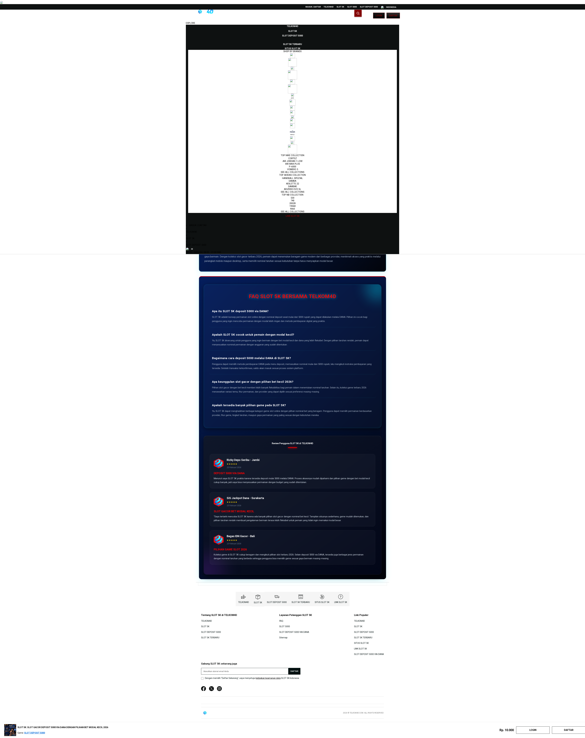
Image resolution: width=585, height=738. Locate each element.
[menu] (292, 121)
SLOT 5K (340, 7)
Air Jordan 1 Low (292, 161)
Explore (190, 23)
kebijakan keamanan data (268, 678)
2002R (292, 203)
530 (292, 197)
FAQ (281, 621)
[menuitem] (292, 26)
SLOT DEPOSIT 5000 (369, 7)
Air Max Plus (292, 163)
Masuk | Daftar (313, 7)
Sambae (292, 186)
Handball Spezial (292, 178)
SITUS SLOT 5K (322, 602)
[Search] (358, 13)
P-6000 (292, 166)
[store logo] (200, 15)
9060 (292, 208)
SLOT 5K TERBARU (301, 602)
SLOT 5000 (352, 7)
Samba (292, 181)
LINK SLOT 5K (340, 602)
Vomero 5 (292, 169)
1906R (292, 206)
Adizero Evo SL (292, 189)
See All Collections (292, 172)
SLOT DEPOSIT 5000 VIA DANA (294, 632)
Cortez (292, 158)
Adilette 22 (292, 183)
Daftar (393, 15)
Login (379, 15)
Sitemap (283, 637)
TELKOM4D (328, 7)
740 (292, 200)
